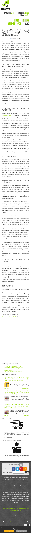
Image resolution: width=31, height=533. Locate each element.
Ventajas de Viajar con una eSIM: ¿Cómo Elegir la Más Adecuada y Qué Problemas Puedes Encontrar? (16, 379)
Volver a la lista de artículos (9, 316)
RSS (25, 469)
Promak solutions (6, 115)
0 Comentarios (25, 388)
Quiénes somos (14, 23)
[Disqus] (15, 340)
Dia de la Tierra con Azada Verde (13, 371)
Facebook (14, 469)
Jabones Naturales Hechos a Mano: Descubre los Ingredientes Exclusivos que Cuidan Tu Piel (16, 406)
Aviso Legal (19, 508)
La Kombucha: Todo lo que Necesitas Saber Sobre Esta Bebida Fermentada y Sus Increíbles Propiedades (16, 392)
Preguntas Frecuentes (8, 508)
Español (24, 15)
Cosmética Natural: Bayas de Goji (13, 367)
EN (20, 510)
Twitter (17, 469)
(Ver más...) (6, 388)
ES (17, 510)
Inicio (16, 20)
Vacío (10, 13)
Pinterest (21, 469)
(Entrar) (23, 13)
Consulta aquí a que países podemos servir (15, 521)
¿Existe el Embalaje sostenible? (12, 366)
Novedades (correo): (7, 472)
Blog (27, 23)
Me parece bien (9, 531)
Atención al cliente (21, 465)
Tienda (26, 20)
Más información (21, 531)
